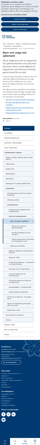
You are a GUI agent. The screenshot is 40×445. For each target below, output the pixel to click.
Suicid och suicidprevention (10, 48)
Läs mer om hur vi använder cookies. (14, 14)
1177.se (26, 351)
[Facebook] (3, 414)
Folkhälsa (18, 43)
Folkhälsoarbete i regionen (29, 43)
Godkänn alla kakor (20, 19)
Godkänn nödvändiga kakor (20, 24)
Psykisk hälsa (7, 46)
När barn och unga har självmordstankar (20, 100)
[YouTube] (3, 420)
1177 (16, 351)
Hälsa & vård (10, 43)
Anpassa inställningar (20, 29)
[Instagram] (8, 414)
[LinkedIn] (13, 414)
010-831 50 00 (12, 349)
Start (4, 43)
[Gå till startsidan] (8, 38)
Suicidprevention (16, 46)
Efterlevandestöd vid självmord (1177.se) (20, 113)
